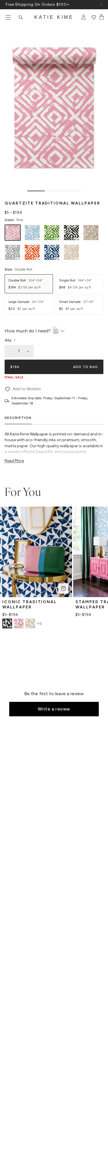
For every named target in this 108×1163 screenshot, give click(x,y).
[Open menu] (8, 17)
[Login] (83, 17)
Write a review (54, 709)
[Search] (20, 17)
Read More (14, 460)
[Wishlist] (93, 17)
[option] (13, 232)
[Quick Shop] (63, 588)
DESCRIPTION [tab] (18, 418)
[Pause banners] (101, 4)
